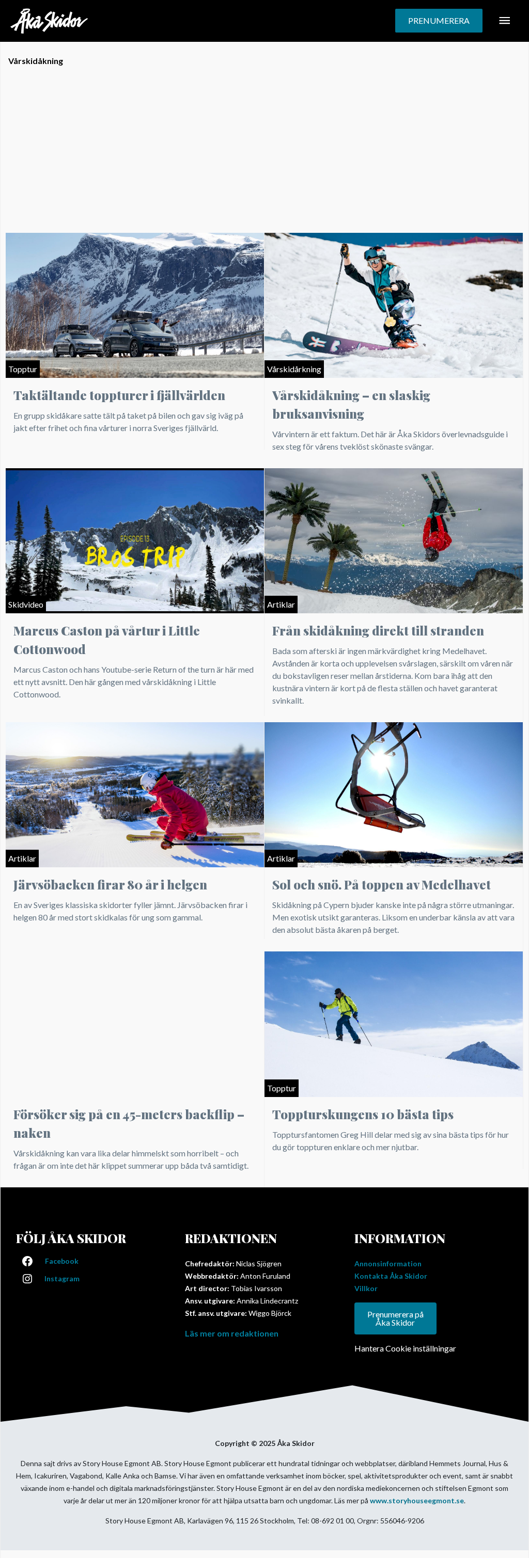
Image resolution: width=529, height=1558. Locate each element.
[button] (439, 21)
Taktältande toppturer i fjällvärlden (119, 395)
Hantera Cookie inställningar (405, 1348)
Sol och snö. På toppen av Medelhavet (381, 884)
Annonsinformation (388, 1263)
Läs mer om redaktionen (231, 1333)
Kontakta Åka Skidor (390, 1275)
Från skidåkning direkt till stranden (378, 630)
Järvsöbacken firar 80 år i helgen (110, 884)
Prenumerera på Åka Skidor (395, 1318)
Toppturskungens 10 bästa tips (363, 1114)
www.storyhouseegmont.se (417, 1500)
